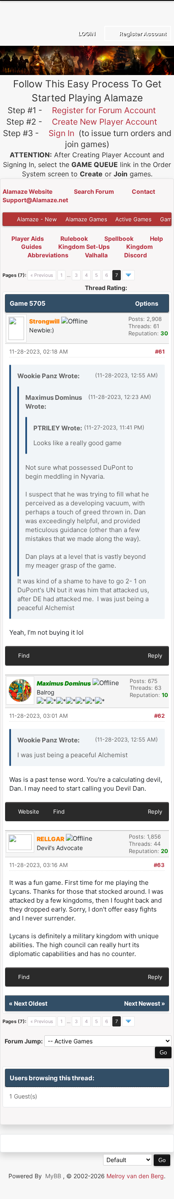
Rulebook (74, 238)
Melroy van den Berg (135, 1175)
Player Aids (27, 238)
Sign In (61, 133)
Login (86, 33)
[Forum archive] (28, 1143)
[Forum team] (105, 1143)
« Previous (41, 275)
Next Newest (142, 1003)
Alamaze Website (28, 191)
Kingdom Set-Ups (84, 246)
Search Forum (94, 191)
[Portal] (47, 1143)
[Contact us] (66, 1143)
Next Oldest (30, 1003)
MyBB (53, 1175)
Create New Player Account (104, 122)
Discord (135, 255)
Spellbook (118, 238)
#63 (159, 865)
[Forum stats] (86, 1143)
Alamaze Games (86, 219)
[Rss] (9, 1143)
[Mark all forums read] (124, 1143)
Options (147, 303)
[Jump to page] (128, 275)
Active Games (133, 219)
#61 (160, 351)
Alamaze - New (37, 219)
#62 (159, 715)
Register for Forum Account (104, 110)
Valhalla (96, 255)
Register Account (142, 33)
